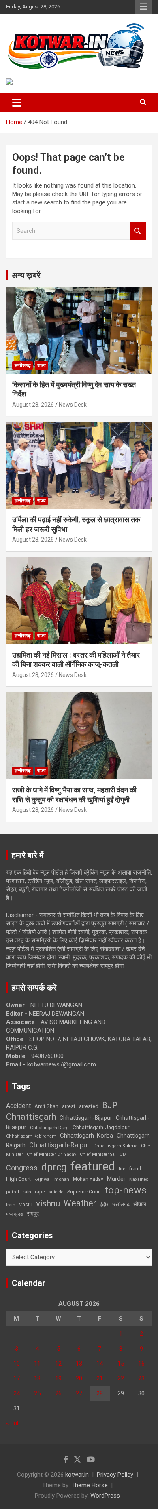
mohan (61, 1179)
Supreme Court (84, 1192)
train (10, 1205)
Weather (80, 1203)
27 (79, 1393)
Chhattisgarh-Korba (86, 1135)
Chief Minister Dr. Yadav (51, 1154)
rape (40, 1192)
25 (37, 1393)
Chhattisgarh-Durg (49, 1127)
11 (37, 1363)
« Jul (12, 1423)
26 (58, 1393)
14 (99, 1363)
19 (58, 1378)
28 (99, 1393)
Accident (18, 1106)
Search (138, 231)
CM (123, 1154)
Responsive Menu (143, 7)
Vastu (25, 1205)
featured (92, 1166)
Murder (116, 1178)
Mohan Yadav (88, 1179)
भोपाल (139, 1204)
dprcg (54, 1167)
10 (16, 1363)
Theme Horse (89, 1485)
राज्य (41, 365)
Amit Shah (46, 1106)
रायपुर (33, 1213)
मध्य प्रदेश (14, 1214)
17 (16, 1378)
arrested (88, 1106)
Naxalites (138, 1179)
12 (58, 1363)
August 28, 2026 (33, 404)
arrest (68, 1106)
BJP (109, 1105)
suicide (56, 1192)
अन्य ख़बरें (26, 275)
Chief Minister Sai (98, 1154)
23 (141, 1378)
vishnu (48, 1203)
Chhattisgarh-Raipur (59, 1145)
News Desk (73, 404)
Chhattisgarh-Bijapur (86, 1118)
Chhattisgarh (31, 1117)
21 (99, 1378)
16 (141, 1363)
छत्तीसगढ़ (121, 1204)
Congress (22, 1167)
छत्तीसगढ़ (22, 365)
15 (120, 1363)
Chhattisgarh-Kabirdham (31, 1136)
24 (16, 1393)
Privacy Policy (115, 1474)
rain (27, 1192)
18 (37, 1378)
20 (79, 1378)
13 (79, 1363)
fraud (135, 1169)
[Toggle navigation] (17, 102)
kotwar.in (77, 1474)
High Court (18, 1179)
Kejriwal (42, 1179)
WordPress (105, 1495)
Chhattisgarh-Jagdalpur (101, 1127)
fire (122, 1169)
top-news (126, 1190)
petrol (12, 1192)
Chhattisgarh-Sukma (115, 1146)
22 (120, 1378)
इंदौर (104, 1204)
